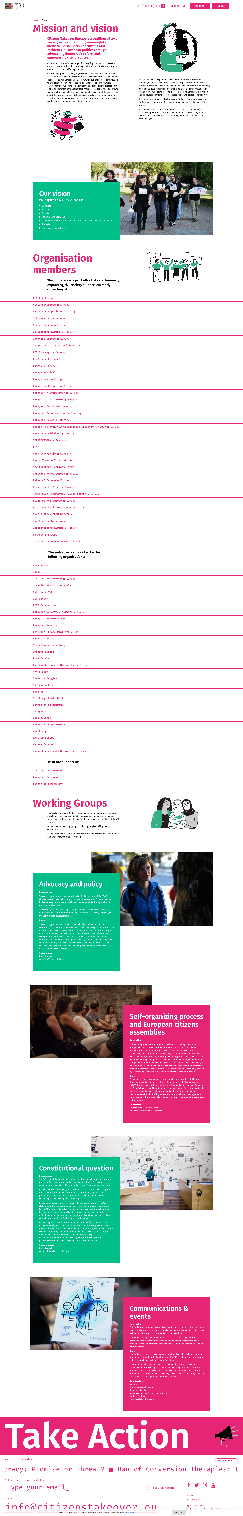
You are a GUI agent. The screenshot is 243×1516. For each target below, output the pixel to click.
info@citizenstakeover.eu (81, 1508)
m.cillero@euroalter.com (141, 1387)
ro (152, 6)
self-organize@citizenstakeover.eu (146, 1111)
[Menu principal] (235, 6)
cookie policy (129, 1512)
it (140, 6)
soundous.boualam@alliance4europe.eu (148, 1393)
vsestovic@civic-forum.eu (142, 1399)
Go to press (226, 1460)
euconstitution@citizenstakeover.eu (56, 1251)
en (163, 6)
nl (157, 6)
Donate (199, 5)
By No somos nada (195, 1505)
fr (146, 6)
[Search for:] (177, 6)
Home (35, 20)
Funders (192, 1495)
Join (221, 5)
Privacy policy (197, 1499)
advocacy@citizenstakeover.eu (53, 959)
